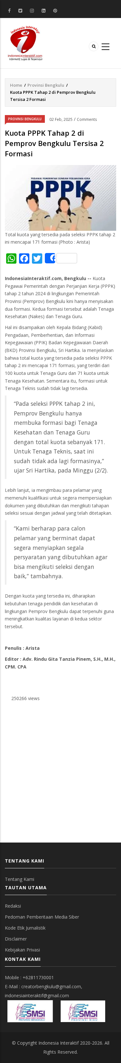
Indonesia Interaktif (58, 1043)
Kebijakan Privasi (22, 950)
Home (16, 85)
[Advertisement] (60, 772)
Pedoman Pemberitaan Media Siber (42, 917)
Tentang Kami (19, 879)
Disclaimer (16, 939)
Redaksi (13, 906)
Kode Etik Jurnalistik (25, 928)
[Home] (25, 43)
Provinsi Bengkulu (45, 85)
